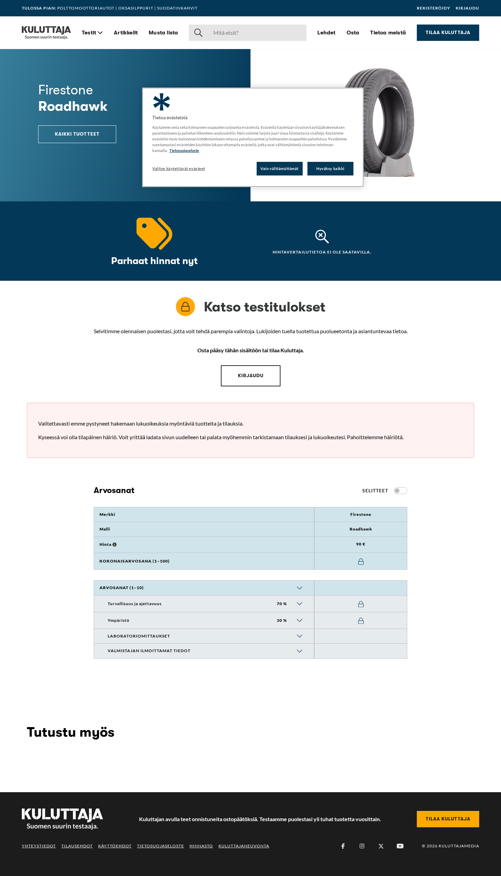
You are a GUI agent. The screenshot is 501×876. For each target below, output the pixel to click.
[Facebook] (343, 846)
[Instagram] (362, 846)
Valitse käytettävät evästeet (178, 168)
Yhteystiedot (39, 845)
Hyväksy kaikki (330, 168)
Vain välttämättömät (279, 168)
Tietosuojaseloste (160, 845)
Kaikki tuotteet (77, 134)
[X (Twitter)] (381, 846)
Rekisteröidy (433, 8)
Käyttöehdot (115, 845)
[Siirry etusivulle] (46, 32)
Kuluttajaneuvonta (243, 845)
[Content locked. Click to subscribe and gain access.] (361, 561)
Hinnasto (201, 845)
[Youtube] (400, 846)
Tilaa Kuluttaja (448, 32)
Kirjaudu (467, 8)
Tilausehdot (77, 845)
